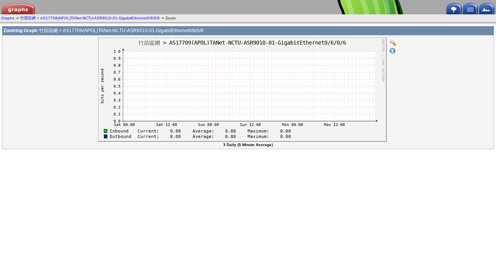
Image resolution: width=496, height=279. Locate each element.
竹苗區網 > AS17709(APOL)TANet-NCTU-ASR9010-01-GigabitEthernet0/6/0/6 (90, 18)
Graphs (7, 18)
